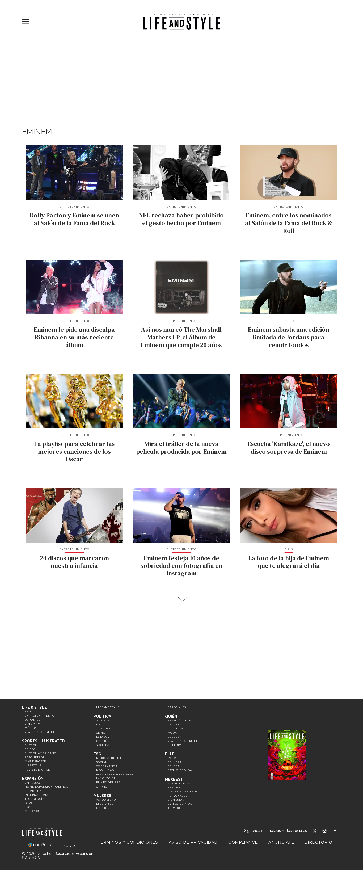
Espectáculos (179, 720)
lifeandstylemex (329, 831)
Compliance (243, 842)
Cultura (175, 744)
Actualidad (106, 799)
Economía (33, 790)
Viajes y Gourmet (39, 731)
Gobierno (104, 720)
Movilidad (105, 770)
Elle (170, 754)
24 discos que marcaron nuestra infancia (74, 562)
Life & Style (34, 707)
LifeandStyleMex (315, 831)
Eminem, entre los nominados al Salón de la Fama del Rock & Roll (288, 223)
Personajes (177, 795)
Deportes (32, 719)
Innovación (106, 778)
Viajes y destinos (183, 791)
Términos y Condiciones (128, 842)
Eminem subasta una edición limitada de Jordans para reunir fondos (288, 337)
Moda (172, 732)
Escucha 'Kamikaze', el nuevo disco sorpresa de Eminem (288, 447)
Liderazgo (105, 803)
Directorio (318, 842)
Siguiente (181, 599)
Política (102, 716)
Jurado (174, 807)
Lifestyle (33, 765)
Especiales (177, 707)
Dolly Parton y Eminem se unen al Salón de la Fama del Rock (74, 219)
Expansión (33, 778)
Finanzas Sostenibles (115, 774)
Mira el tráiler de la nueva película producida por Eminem (181, 447)
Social (101, 762)
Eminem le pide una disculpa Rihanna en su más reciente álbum (74, 337)
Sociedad (104, 744)
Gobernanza (106, 766)
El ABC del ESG (108, 782)
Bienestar (176, 799)
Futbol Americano (40, 753)
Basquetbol (35, 757)
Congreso (104, 728)
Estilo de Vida (180, 803)
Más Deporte (35, 761)
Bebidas (174, 787)
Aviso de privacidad (193, 842)
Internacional (37, 794)
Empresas (33, 782)
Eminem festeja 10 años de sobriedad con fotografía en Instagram (181, 566)
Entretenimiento (74, 206)
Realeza (175, 724)
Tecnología (34, 798)
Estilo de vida (180, 770)
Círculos (175, 728)
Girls (289, 549)
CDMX (100, 732)
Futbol (31, 745)
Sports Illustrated (43, 741)
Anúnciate (281, 842)
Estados (102, 736)
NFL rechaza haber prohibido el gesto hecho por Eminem (181, 219)
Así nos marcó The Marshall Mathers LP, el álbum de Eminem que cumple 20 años (181, 337)
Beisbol (31, 749)
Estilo (288, 321)
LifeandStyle (108, 707)
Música (31, 727)
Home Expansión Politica (46, 786)
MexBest (174, 779)
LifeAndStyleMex (340, 831)
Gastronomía (179, 783)
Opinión (103, 740)
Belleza (175, 736)
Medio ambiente (110, 757)
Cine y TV (32, 723)
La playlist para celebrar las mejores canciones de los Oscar (74, 451)
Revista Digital (37, 769)
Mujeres (32, 811)
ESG (27, 807)
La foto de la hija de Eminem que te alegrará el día (288, 562)
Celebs (173, 766)
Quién (171, 716)
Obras (30, 803)
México (102, 724)
